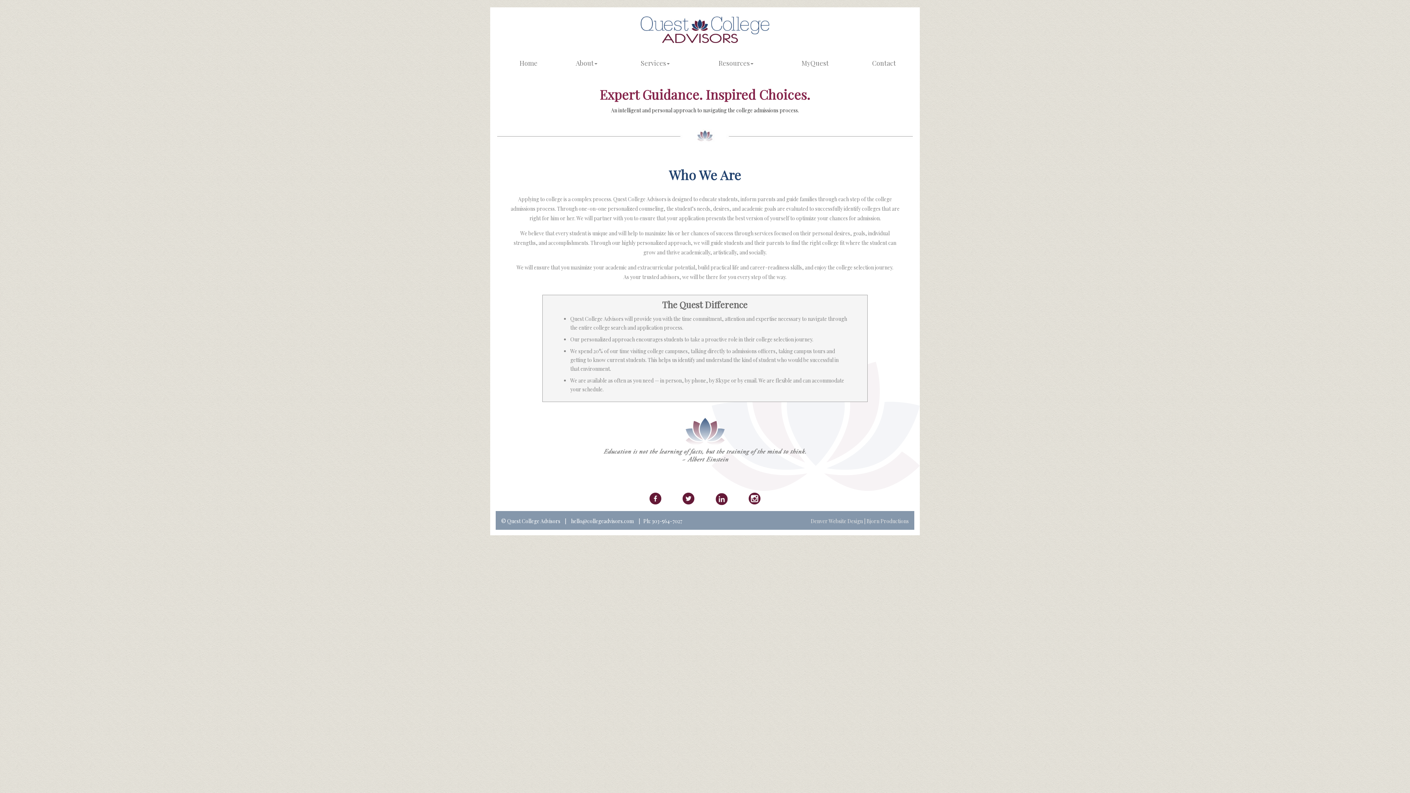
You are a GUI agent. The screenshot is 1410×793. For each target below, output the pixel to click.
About (585, 63)
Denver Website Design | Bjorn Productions (860, 521)
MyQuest (815, 63)
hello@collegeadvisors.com (602, 521)
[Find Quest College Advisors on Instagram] (754, 499)
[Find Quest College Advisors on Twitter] (688, 499)
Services (653, 63)
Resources (734, 63)
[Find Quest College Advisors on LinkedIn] (721, 500)
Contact (884, 63)
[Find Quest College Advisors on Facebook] (655, 499)
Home (529, 63)
